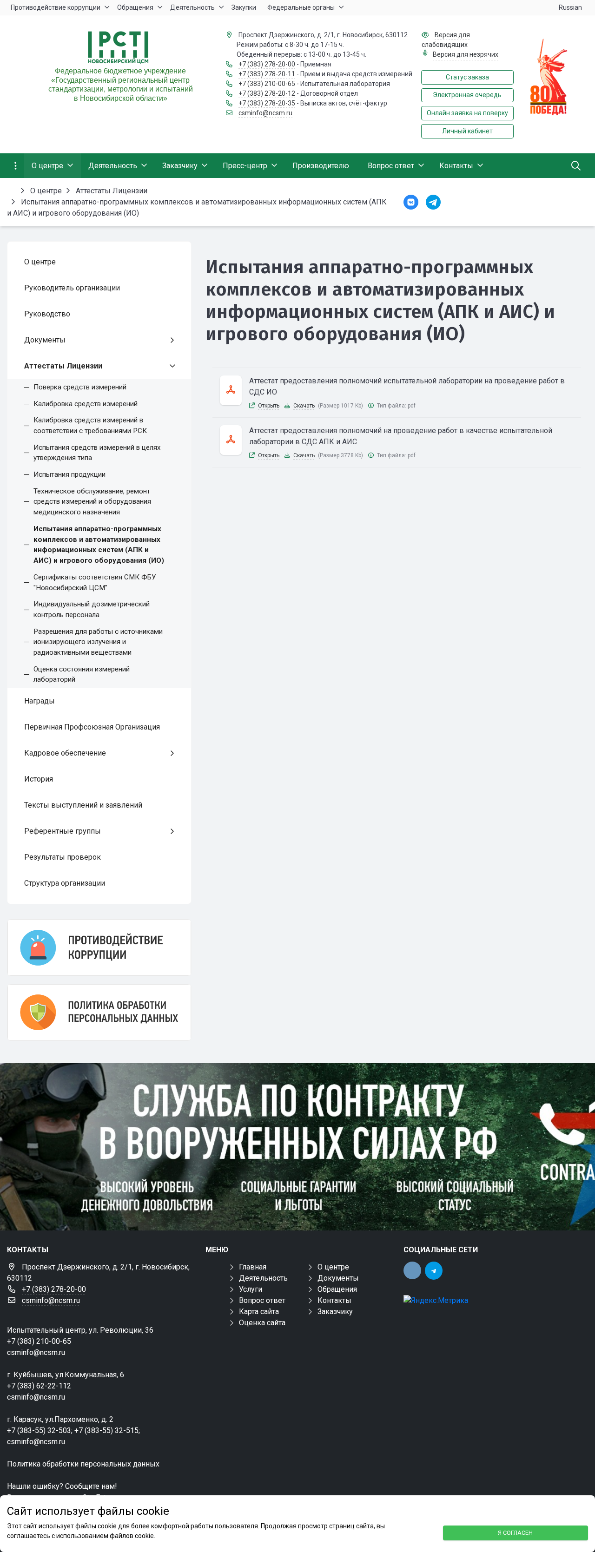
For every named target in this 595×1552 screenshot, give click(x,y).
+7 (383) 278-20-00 (266, 64)
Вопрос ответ (262, 1300)
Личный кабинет (467, 131)
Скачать (304, 405)
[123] (297, 1146)
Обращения (337, 1289)
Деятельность (263, 1278)
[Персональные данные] (99, 1012)
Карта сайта (259, 1311)
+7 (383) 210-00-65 (266, 83)
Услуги (250, 1289)
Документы (338, 1278)
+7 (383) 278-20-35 (266, 103)
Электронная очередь (467, 95)
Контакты (334, 1300)
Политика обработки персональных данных (83, 1464)
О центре (333, 1267)
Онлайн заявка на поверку (467, 113)
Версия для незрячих (465, 54)
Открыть (268, 405)
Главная (252, 1267)
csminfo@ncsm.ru (265, 113)
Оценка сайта (262, 1322)
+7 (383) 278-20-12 (266, 93)
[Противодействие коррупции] (99, 948)
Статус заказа (467, 77)
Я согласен (515, 1532)
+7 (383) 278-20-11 (266, 74)
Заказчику (335, 1311)
